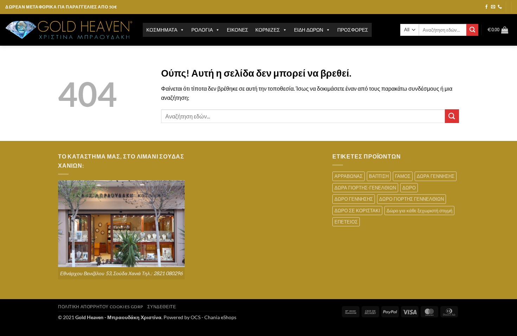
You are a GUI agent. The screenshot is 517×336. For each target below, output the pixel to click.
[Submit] (472, 30)
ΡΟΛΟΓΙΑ (202, 30)
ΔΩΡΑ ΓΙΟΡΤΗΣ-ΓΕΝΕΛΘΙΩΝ (365, 187)
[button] (498, 30)
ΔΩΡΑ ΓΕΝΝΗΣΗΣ (435, 176)
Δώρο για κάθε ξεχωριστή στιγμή (419, 210)
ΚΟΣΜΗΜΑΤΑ (161, 30)
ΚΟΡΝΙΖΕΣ (267, 30)
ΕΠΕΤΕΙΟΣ (346, 222)
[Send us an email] (493, 7)
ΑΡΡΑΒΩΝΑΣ (348, 176)
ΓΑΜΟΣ (402, 176)
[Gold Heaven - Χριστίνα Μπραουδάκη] (68, 30)
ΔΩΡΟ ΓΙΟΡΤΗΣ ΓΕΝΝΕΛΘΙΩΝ (411, 199)
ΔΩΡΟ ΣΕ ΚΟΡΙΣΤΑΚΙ (357, 210)
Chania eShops (220, 317)
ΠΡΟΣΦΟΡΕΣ (352, 30)
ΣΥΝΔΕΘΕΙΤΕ (161, 306)
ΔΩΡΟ (409, 187)
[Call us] (500, 7)
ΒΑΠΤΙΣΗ (379, 176)
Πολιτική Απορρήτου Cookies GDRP (100, 306)
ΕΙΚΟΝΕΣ (237, 30)
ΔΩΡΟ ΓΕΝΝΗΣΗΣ (353, 199)
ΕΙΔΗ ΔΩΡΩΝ (308, 30)
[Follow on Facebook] (486, 7)
